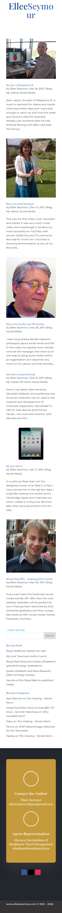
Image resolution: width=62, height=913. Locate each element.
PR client (25, 382)
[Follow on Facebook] (24, 872)
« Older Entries (15, 630)
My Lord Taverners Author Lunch (26, 656)
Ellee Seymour (19, 88)
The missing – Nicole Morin (34, 721)
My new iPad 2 (14, 466)
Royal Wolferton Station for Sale (26, 650)
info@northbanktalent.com (31, 848)
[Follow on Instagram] (38, 872)
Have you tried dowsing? (20, 204)
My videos (12, 92)
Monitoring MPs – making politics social (29, 579)
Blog (49, 88)
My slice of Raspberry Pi (20, 85)
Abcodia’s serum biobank (20, 374)
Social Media (27, 92)
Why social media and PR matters (25, 324)
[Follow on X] (31, 872)
